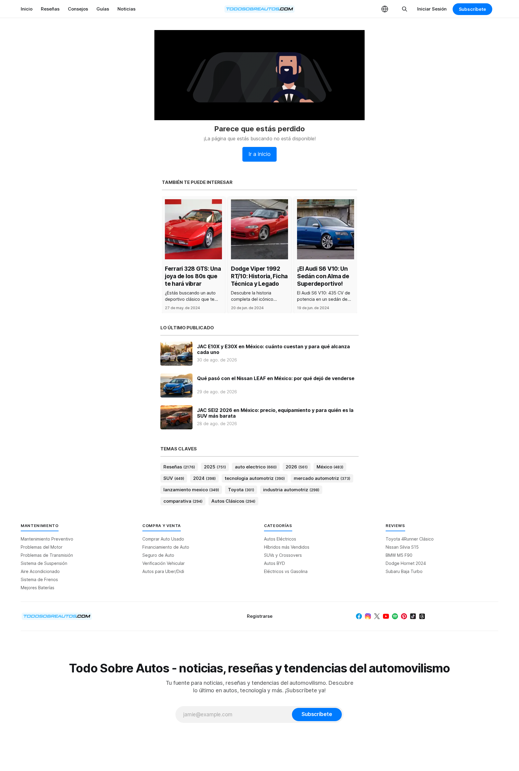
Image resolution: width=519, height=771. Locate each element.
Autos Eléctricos (280, 538)
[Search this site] (404, 9)
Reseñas (50, 9)
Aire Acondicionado (40, 571)
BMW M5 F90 (399, 555)
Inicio (26, 9)
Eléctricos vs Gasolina (286, 571)
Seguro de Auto (158, 555)
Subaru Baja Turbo (404, 571)
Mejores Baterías (37, 587)
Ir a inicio (259, 154)
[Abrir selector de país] (385, 9)
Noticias (126, 9)
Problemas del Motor (41, 547)
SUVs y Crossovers (283, 555)
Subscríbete (472, 9)
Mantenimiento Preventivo (47, 538)
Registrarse (259, 616)
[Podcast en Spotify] (395, 616)
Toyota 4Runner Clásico (410, 538)
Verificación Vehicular (163, 563)
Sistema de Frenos (39, 579)
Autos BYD (274, 563)
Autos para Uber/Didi (163, 571)
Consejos (78, 9)
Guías (102, 9)
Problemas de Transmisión (47, 555)
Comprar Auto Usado (163, 538)
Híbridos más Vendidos (286, 547)
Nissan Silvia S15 (402, 547)
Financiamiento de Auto (165, 547)
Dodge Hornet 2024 (406, 563)
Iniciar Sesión (432, 9)
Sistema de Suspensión (44, 563)
